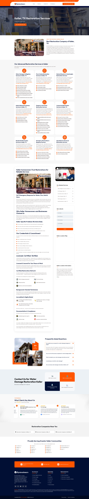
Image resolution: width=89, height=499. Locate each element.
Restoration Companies (66, 477)
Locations (50, 477)
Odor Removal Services (37, 482)
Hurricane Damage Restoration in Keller (24, 93)
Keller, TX (62, 449)
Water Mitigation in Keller (22, 85)
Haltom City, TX (48, 452)
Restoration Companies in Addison (68, 479)
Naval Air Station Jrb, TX (65, 445)
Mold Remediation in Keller (22, 120)
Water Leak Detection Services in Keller (25, 97)
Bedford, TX (18, 450)
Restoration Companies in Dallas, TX (43, 432)
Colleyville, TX (18, 452)
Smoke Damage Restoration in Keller (44, 88)
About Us (50, 480)
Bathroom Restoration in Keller (23, 152)
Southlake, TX (48, 450)
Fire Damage (35, 479)
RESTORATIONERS (24, 497)
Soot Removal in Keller (41, 90)
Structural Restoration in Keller (43, 125)
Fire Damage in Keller (41, 87)
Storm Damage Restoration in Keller (24, 91)
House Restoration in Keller (42, 123)
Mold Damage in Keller (21, 118)
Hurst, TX (32, 452)
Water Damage (35, 477)
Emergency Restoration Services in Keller (44, 131)
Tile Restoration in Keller (62, 121)
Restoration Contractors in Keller (43, 127)
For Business (52, 3)
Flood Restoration (36, 480)
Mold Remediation (36, 484)
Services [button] (39, 3)
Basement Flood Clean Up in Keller (23, 90)
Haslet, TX (33, 450)
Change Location (29, 0)
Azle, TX (17, 449)
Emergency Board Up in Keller (43, 158)
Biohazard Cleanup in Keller (22, 121)
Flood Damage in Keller (21, 88)
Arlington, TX (18, 447)
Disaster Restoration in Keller (63, 90)
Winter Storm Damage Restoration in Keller (24, 95)
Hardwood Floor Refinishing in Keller (65, 118)
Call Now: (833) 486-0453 (20, 24)
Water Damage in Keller (21, 87)
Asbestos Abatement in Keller (43, 155)
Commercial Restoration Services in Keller (44, 118)
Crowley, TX (33, 445)
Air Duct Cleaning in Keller (63, 153)
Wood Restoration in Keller (63, 124)
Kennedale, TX (48, 445)
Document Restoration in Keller (23, 154)
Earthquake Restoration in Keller (64, 87)
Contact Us (46, 3)
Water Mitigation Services (37, 475)
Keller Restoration (19, 6)
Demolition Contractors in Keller (43, 156)
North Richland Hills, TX (65, 447)
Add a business (51, 484)
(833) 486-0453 (47, 148)
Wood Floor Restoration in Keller (64, 120)
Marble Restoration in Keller (63, 123)
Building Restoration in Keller (42, 122)
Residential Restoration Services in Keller (44, 120)
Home (34, 3)
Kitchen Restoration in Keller (22, 151)
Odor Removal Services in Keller (64, 152)
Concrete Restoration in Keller (63, 126)
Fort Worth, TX (18, 445)
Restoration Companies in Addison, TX (24, 432)
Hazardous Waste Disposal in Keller (44, 153)
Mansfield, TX (48, 447)
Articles (50, 482)
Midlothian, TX (48, 449)
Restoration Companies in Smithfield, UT (64, 432)
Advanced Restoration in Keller (43, 132)
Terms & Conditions (71, 497)
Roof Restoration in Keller (22, 155)
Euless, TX (33, 447)
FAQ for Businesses (65, 475)
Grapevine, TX (33, 449)
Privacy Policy (64, 497)
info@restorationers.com (64, 464)
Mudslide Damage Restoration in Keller (65, 88)
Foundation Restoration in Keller (23, 157)
